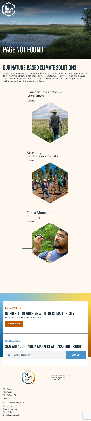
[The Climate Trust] (14, 9)
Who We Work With (10, 395)
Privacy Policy (8, 412)
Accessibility (7, 406)
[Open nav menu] (86, 9)
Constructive (15, 415)
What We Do (7, 392)
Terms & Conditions (10, 409)
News (5, 398)
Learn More (31, 101)
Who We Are (7, 389)
